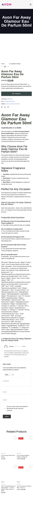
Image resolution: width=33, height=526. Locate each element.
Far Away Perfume (9, 101)
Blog (22, 515)
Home (11, 515)
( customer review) (14, 63)
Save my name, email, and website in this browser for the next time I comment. (17, 408)
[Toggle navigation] (26, 4)
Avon (7, 103)
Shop (16, 515)
